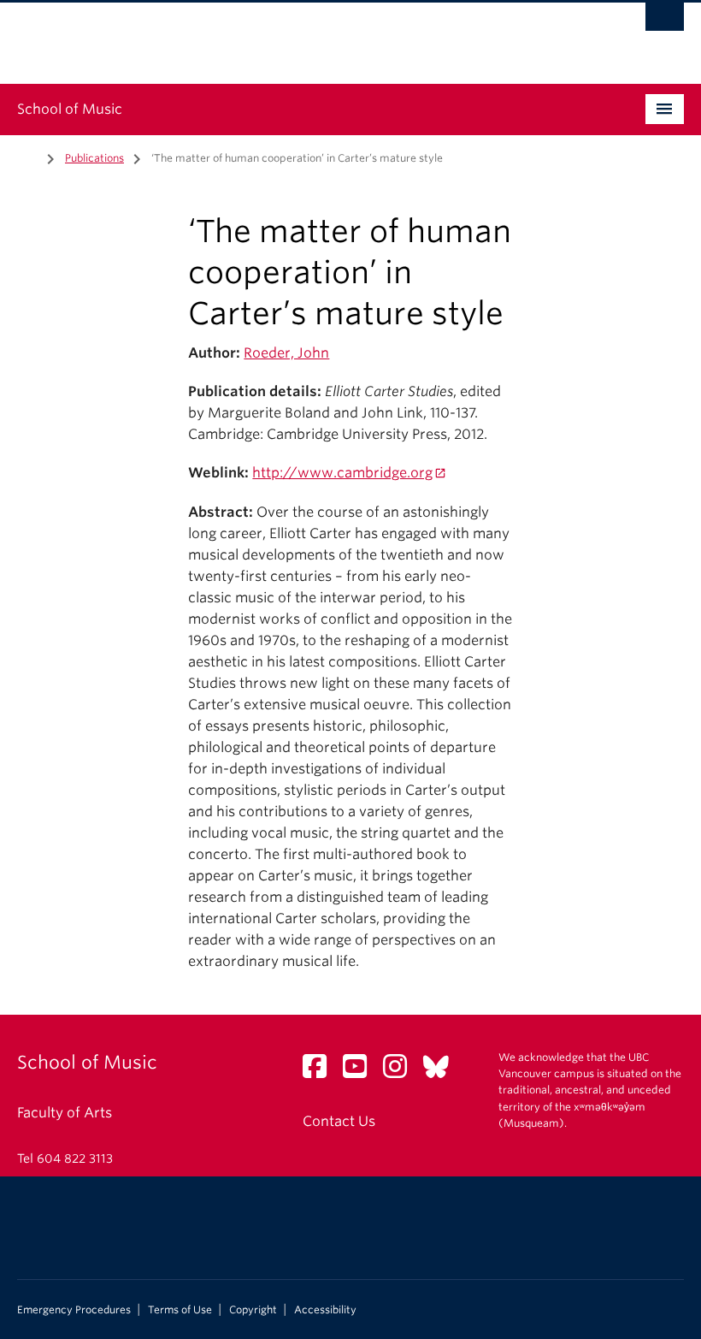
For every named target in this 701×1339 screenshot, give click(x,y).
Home (27, 156)
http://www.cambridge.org (342, 473)
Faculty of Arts (64, 1113)
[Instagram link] (401, 1071)
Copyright (253, 1310)
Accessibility (325, 1310)
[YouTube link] (361, 1071)
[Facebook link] (321, 1071)
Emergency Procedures (74, 1310)
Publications (94, 157)
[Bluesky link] (442, 1071)
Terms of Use (180, 1310)
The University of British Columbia (300, 35)
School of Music (69, 109)
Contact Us (339, 1121)
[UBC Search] (664, 21)
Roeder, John (286, 353)
